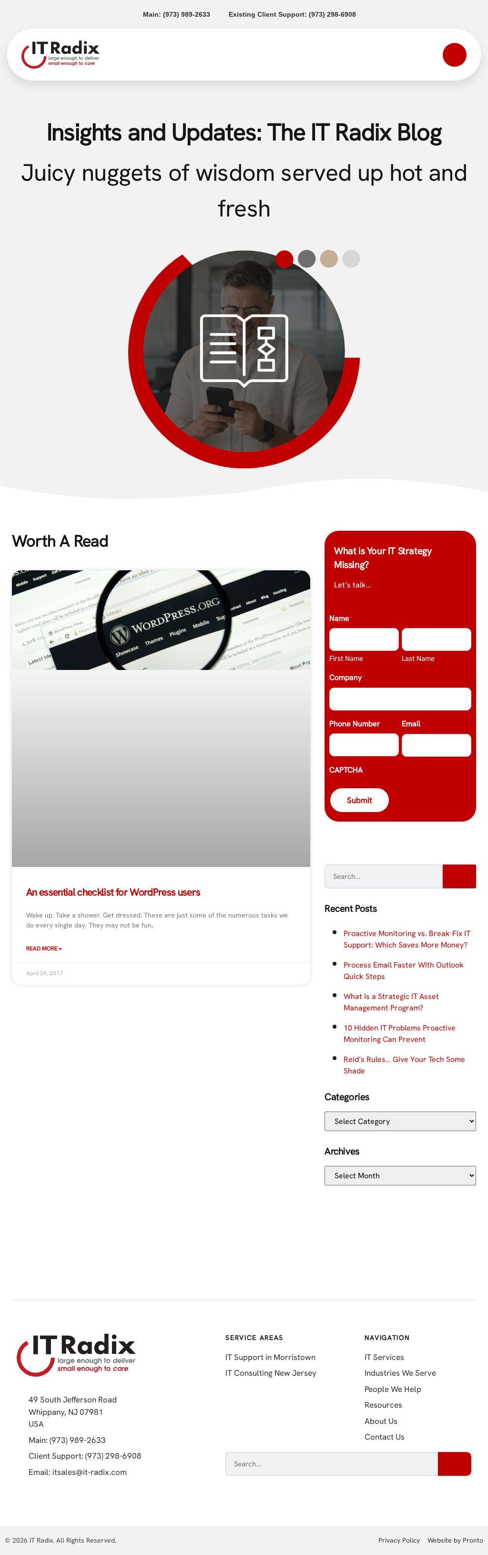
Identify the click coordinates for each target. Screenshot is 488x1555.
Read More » (44, 948)
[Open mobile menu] (455, 55)
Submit (359, 800)
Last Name (418, 658)
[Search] (459, 876)
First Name (346, 658)
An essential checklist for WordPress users (113, 892)
